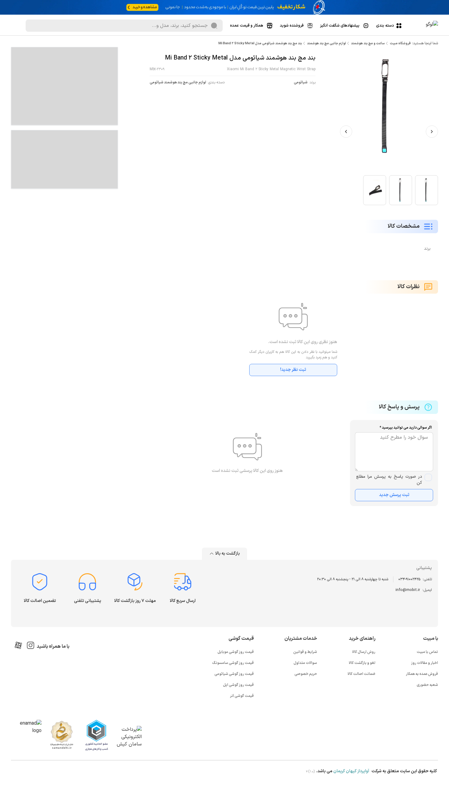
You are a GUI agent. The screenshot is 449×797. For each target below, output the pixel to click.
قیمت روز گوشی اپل (238, 685)
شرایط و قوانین (305, 652)
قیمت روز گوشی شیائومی (234, 674)
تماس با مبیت (427, 652)
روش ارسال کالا (363, 652)
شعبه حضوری (427, 685)
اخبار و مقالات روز (424, 663)
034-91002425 (409, 579)
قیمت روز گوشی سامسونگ (233, 663)
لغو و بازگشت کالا (362, 663)
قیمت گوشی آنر (242, 696)
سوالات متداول (305, 663)
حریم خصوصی (305, 674)
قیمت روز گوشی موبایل (235, 652)
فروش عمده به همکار (422, 674)
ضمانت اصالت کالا (361, 674)
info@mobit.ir (408, 590)
